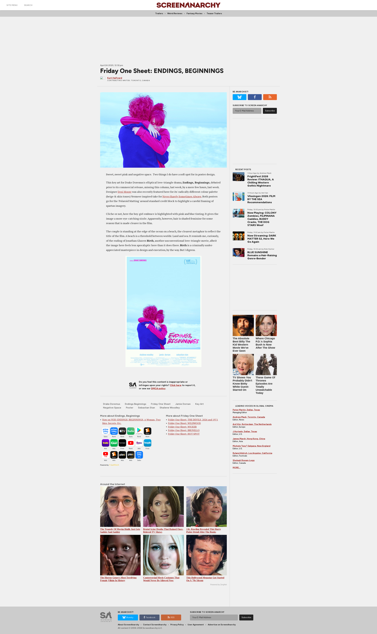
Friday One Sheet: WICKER (182, 426)
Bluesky (129, 617)
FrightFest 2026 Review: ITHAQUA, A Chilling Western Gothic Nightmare (260, 181)
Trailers (159, 13)
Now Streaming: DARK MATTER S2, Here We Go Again (261, 238)
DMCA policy (158, 388)
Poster (129, 407)
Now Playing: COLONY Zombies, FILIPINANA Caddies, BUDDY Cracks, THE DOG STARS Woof (261, 219)
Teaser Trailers (214, 13)
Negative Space (112, 407)
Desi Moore (125, 191)
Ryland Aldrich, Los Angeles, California (252, 453)
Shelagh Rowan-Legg (243, 460)
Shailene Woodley (170, 407)
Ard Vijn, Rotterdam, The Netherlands (252, 424)
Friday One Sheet (161, 404)
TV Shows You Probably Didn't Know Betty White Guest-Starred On (242, 383)
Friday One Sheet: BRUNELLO (184, 430)
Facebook (150, 617)
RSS (173, 617)
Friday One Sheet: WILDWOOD (184, 423)
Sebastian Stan (146, 407)
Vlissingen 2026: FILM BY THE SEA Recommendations (261, 199)
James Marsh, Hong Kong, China (249, 438)
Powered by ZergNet (218, 585)
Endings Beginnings (135, 404)
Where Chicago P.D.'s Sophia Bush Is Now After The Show (265, 343)
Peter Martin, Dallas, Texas (246, 410)
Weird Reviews (174, 13)
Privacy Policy (177, 625)
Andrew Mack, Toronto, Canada (249, 417)
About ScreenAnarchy (128, 625)
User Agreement (196, 625)
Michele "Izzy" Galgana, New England (251, 446)
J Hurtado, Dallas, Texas (245, 431)
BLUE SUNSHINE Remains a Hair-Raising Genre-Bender (262, 255)
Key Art (199, 404)
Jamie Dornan (183, 404)
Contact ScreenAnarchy (154, 625)
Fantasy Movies (194, 13)
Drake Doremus (111, 404)
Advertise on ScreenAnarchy (222, 625)
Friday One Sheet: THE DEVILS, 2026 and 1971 (193, 419)
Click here (175, 385)
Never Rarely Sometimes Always (181, 196)
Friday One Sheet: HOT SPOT (184, 433)
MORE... (236, 467)
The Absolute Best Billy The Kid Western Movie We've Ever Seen (241, 344)
